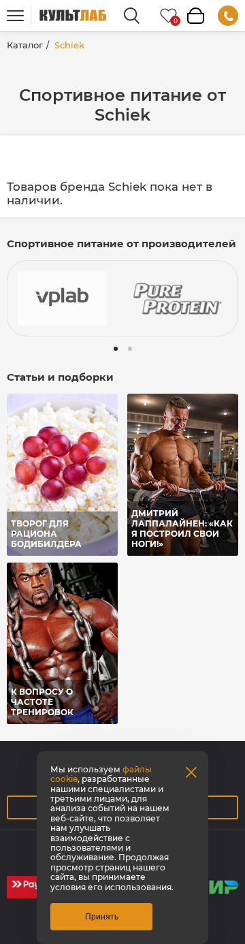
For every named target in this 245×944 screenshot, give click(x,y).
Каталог (25, 45)
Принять (101, 917)
